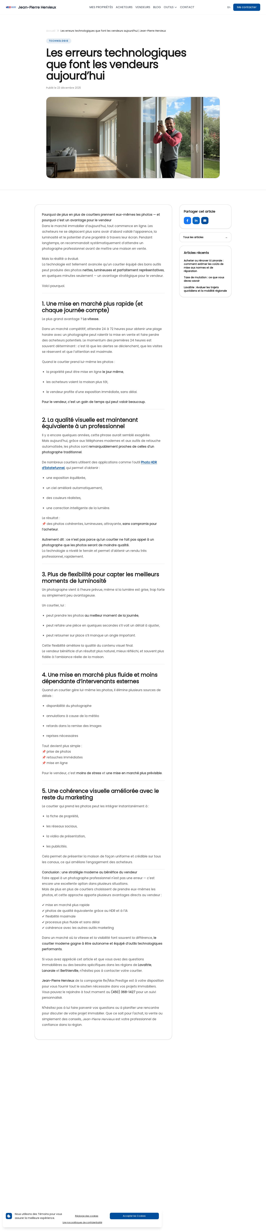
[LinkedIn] (196, 220)
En (228, 7)
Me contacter (247, 7)
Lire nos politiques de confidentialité (82, 1222)
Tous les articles (205, 237)
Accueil (50, 31)
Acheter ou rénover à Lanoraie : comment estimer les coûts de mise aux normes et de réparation (203, 266)
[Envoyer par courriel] (204, 220)
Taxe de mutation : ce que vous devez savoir (204, 279)
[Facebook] (187, 220)
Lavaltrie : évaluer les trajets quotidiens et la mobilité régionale (205, 288)
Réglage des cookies (86, 1215)
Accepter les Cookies (134, 1215)
